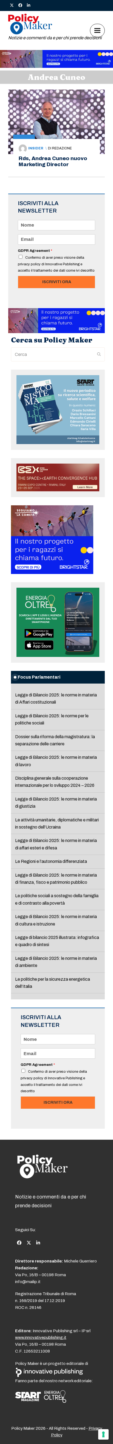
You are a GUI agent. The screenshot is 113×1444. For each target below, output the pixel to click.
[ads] (56, 66)
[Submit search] (99, 354)
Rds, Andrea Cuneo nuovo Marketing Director (53, 161)
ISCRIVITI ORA (56, 282)
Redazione (62, 148)
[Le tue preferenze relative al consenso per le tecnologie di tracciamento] (103, 1434)
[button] (97, 30)
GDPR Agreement (35, 251)
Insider (35, 148)
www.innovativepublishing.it (40, 1337)
